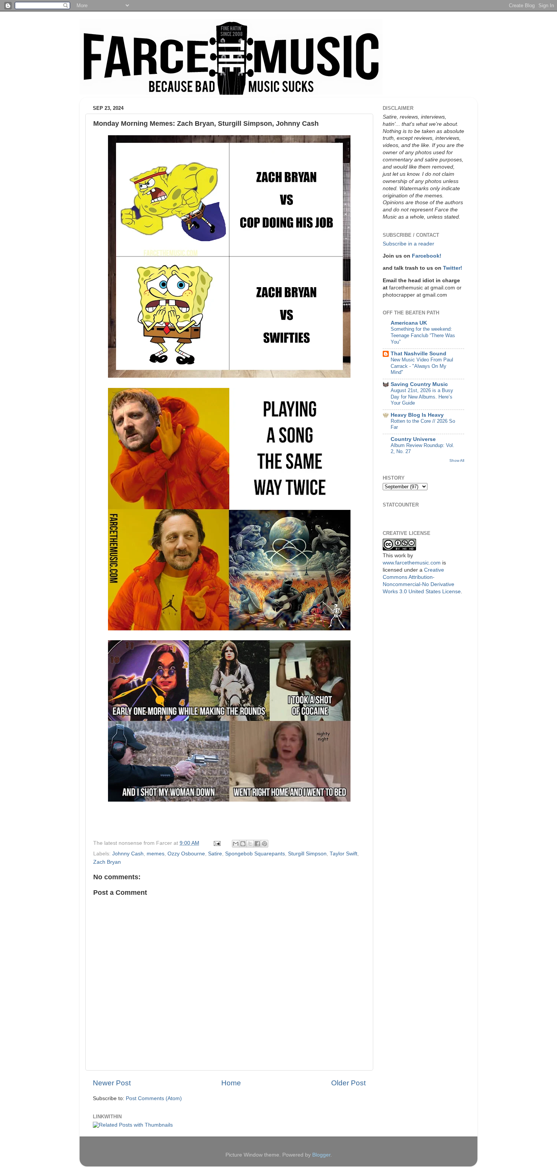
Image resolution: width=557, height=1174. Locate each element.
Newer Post (112, 1083)
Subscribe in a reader (408, 244)
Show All (456, 460)
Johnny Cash (128, 854)
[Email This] (235, 843)
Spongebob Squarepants (255, 854)
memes (155, 854)
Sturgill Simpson (307, 854)
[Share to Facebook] (257, 843)
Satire (215, 854)
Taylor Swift (343, 854)
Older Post (348, 1083)
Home (231, 1083)
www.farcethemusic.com (412, 563)
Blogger (321, 1155)
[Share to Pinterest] (264, 843)
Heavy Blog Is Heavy (417, 415)
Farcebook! (426, 256)
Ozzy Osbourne (186, 854)
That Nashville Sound (418, 353)
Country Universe (413, 439)
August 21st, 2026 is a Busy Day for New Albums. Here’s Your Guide (422, 397)
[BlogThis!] (243, 843)
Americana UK (409, 323)
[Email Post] (216, 843)
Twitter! (452, 268)
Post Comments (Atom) (154, 1098)
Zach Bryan (107, 862)
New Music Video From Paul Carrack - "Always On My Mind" (422, 366)
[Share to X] (250, 843)
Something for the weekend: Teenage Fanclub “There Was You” (423, 335)
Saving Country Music (419, 384)
